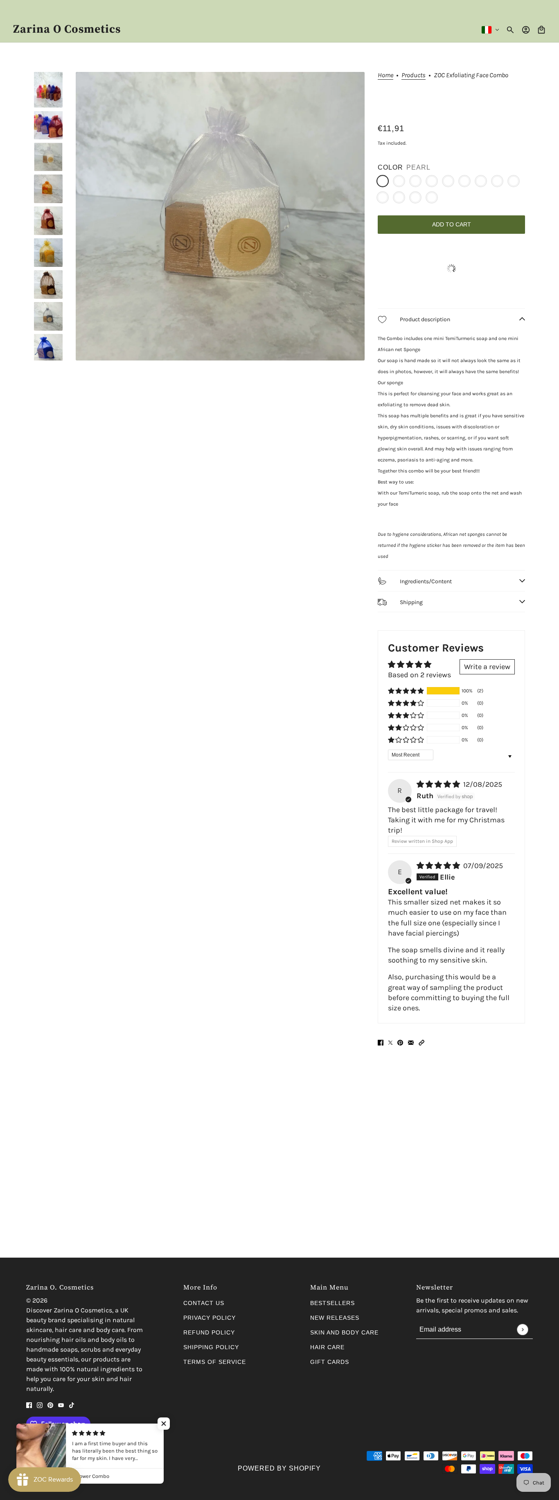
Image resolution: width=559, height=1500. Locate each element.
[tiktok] (71, 1404)
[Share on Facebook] (380, 1042)
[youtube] (61, 1404)
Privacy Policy (209, 1317)
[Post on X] (390, 1042)
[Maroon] (415, 181)
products (413, 75)
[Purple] (415, 197)
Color (390, 167)
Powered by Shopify (279, 1468)
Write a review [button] (487, 666)
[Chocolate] (448, 181)
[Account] (525, 29)
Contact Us (203, 1303)
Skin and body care (344, 1332)
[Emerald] (432, 197)
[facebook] (29, 1404)
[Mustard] (432, 181)
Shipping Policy (211, 1347)
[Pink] (383, 197)
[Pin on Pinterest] (400, 1042)
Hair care (327, 1347)
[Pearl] (383, 181)
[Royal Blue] (481, 181)
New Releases (334, 1317)
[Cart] (541, 29)
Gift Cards (329, 1362)
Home (385, 75)
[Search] (510, 29)
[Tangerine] (399, 181)
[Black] (399, 197)
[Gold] (513, 181)
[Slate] (464, 181)
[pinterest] (50, 1404)
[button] (406, 690)
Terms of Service (214, 1362)
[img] (439, 784)
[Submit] (522, 1329)
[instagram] (40, 1404)
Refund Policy (209, 1332)
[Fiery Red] (497, 181)
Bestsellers (332, 1303)
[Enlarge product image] (220, 216)
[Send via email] (411, 1042)
